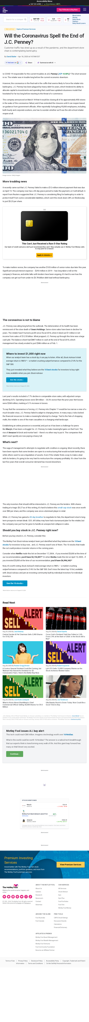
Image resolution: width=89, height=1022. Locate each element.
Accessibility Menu (44, 1)
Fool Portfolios (63, 901)
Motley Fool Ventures (43, 943)
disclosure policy (76, 719)
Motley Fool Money (64, 908)
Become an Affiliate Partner (45, 950)
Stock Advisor (63, 891)
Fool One (61, 904)
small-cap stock (65, 507)
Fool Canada (40, 921)
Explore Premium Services (26, 29)
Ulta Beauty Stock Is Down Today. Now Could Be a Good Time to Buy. (65, 704)
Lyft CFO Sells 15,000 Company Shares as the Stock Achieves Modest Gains (64, 669)
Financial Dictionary (60, 927)
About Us (39, 888)
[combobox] (15, 19)
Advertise (39, 904)
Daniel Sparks (62, 631)
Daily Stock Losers (79, 23)
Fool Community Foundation (45, 947)
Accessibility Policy (52, 961)
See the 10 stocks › (15, 583)
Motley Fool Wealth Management (47, 940)
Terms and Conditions (35, 963)
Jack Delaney (18, 631)
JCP (60, 74)
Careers (38, 891)
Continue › (14, 754)
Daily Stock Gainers (76, 20)
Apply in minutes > (44, 255)
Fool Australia (40, 917)
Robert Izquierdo (63, 666)
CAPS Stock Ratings (61, 917)
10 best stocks (51, 370)
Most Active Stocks (77, 16)
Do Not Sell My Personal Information (58, 963)
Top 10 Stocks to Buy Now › (68, 10)
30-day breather (36, 517)
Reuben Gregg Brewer (22, 666)
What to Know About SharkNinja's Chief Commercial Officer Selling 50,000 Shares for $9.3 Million (23, 705)
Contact (38, 901)
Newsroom (39, 898)
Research (39, 895)
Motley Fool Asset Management (46, 937)
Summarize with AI (46, 63)
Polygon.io (27, 903)
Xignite (19, 903)
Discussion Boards (60, 921)
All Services (62, 888)
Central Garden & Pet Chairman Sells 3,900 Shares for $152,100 (23, 635)
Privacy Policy (23, 961)
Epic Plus (61, 898)
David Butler (11, 57)
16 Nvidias (68, 734)
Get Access (25, 816)
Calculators (58, 924)
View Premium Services (70, 864)
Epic (59, 895)
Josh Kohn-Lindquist (21, 700)
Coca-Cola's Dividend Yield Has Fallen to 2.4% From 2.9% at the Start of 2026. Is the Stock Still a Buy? (65, 636)
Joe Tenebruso (62, 700)
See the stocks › (17, 380)
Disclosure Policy (37, 961)
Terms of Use (10, 961)
